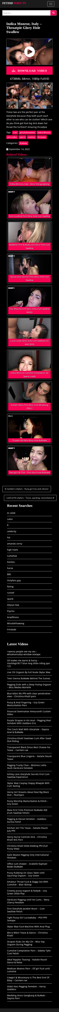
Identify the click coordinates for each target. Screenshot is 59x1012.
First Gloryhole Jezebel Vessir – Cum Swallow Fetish (26, 910)
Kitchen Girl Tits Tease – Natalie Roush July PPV (27, 829)
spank (10, 598)
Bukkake (23, 143)
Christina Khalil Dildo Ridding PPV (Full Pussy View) (27, 847)
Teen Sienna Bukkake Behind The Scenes (28, 678)
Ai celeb (11, 512)
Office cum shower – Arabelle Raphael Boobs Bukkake (27, 865)
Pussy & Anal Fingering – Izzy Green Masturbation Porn (26, 704)
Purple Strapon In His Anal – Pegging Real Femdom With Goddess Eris (29, 722)
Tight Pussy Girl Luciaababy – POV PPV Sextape (27, 919)
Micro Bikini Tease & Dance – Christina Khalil (27, 934)
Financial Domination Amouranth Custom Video (29, 713)
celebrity (11, 531)
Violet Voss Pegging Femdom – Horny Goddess (26, 988)
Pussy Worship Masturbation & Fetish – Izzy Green (27, 802)
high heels (12, 549)
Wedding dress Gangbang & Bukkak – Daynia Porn (26, 997)
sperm (22, 137)
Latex (10, 519)
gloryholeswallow (27, 132)
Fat (8, 537)
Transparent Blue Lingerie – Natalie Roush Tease (29, 758)
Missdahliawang (15, 623)
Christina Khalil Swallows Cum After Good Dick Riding (29, 740)
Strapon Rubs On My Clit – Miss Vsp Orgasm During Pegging (26, 943)
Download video (32, 70)
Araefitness (13, 617)
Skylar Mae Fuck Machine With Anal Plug (28, 926)
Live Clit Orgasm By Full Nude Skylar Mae (28, 672)
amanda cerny (14, 543)
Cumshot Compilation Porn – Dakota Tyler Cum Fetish (29, 952)
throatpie (42, 137)
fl (7, 525)
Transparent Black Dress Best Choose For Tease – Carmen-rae (28, 749)
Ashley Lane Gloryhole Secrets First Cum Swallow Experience (28, 775)
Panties (11, 561)
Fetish (14, 3)
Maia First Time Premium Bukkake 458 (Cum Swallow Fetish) (27, 811)
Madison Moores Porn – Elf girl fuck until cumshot (28, 970)
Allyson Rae (13, 604)
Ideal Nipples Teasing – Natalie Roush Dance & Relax (27, 961)
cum (15, 132)
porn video (12, 137)
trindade (11, 629)
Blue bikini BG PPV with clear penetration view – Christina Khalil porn (28, 695)
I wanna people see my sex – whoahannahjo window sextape (23, 653)
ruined (10, 592)
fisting (10, 586)
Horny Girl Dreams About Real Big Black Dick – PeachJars (28, 793)
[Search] (53, 13)
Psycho (10, 611)
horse (10, 568)
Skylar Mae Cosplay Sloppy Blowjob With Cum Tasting (28, 784)
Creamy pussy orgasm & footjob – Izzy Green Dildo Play (27, 892)
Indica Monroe (44, 132)
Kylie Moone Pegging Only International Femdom (28, 856)
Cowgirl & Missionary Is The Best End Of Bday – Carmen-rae (28, 979)
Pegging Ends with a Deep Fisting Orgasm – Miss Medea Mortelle (29, 686)
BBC (9, 574)
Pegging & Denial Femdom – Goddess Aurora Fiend (26, 820)
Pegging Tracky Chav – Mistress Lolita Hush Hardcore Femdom (26, 766)
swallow (31, 137)
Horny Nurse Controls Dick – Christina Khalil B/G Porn (27, 838)
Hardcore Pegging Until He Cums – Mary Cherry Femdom (28, 901)
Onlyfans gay (14, 580)
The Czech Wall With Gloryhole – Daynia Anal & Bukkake (28, 731)
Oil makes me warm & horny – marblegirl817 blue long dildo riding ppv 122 (28, 663)
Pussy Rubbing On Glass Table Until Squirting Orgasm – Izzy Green (26, 874)
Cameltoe (12, 555)
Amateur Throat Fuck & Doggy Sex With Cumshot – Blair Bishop (27, 883)
